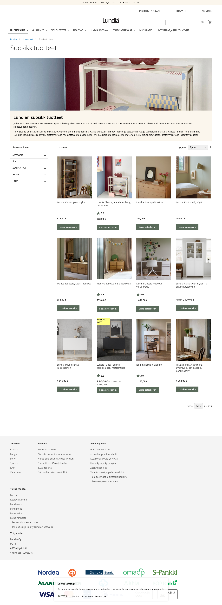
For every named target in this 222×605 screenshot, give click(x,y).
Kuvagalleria (45, 467)
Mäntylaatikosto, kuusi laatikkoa (74, 283)
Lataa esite (16, 513)
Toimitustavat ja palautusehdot (107, 472)
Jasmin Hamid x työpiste (149, 364)
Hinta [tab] (15, 180)
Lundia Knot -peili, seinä (149, 202)
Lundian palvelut (47, 449)
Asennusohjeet (98, 467)
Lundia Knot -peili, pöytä (189, 202)
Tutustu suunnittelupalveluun (54, 454)
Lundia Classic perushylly (71, 202)
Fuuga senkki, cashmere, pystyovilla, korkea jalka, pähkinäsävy (189, 367)
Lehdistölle (16, 508)
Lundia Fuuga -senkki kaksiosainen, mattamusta (111, 366)
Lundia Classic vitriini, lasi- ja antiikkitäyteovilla (192, 285)
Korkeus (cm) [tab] (19, 168)
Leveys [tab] (15, 174)
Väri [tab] (14, 161)
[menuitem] (18, 30)
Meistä (14, 495)
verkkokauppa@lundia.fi (103, 454)
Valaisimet (15, 472)
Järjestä (182, 147)
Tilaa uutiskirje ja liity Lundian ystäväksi (31, 526)
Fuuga (13, 454)
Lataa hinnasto (18, 517)
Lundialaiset (17, 504)
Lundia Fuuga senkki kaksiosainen (68, 366)
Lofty (12, 458)
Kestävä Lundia (18, 499)
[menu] (111, 30)
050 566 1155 (103, 449)
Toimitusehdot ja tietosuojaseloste (109, 476)
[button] (207, 11)
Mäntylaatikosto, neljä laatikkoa (114, 283)
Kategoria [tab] (17, 155)
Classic (14, 449)
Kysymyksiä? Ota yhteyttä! (104, 458)
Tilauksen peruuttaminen (104, 481)
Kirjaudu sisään (149, 11)
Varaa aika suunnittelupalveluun (56, 458)
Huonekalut (28, 39)
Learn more (100, 596)
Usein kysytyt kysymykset (103, 463)
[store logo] (111, 20)
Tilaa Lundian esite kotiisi (24, 522)
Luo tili (181, 11)
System (14, 463)
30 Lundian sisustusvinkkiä (52, 472)
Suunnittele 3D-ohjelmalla (52, 463)
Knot (12, 467)
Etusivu (13, 39)
